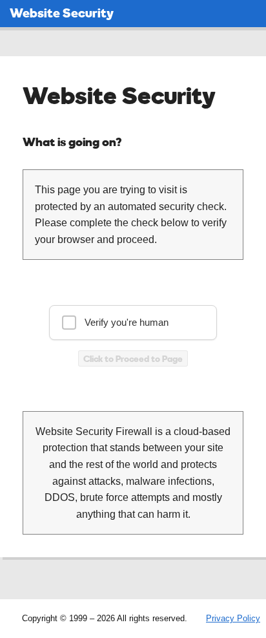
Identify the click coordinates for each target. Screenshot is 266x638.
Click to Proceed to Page (133, 358)
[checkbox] (133, 322)
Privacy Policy (233, 618)
